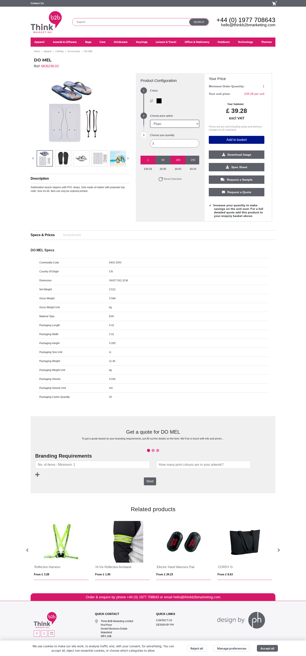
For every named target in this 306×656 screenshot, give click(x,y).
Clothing (59, 51)
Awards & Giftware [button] (65, 42)
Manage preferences (231, 648)
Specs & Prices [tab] (43, 235)
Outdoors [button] (224, 42)
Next (150, 481)
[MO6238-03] (160, 101)
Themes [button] (266, 42)
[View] (45, 158)
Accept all (267, 648)
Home (37, 51)
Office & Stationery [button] (197, 42)
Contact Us (37, 3)
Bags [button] (88, 42)
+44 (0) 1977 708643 (245, 19)
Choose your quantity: (162, 135)
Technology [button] (245, 42)
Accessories (73, 51)
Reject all (196, 648)
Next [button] (278, 550)
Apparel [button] (39, 42)
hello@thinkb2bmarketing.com (248, 25)
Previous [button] (27, 550)
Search (199, 22)
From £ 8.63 (225, 574)
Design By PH (165, 624)
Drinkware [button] (121, 42)
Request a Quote (238, 192)
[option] (61, 550)
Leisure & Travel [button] (166, 42)
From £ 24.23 (164, 574)
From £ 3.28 (41, 574)
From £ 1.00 (102, 574)
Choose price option (161, 115)
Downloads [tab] (72, 235)
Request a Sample (239, 180)
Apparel (47, 51)
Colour (154, 90)
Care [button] (103, 42)
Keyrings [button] (141, 42)
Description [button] (40, 178)
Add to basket (236, 140)
